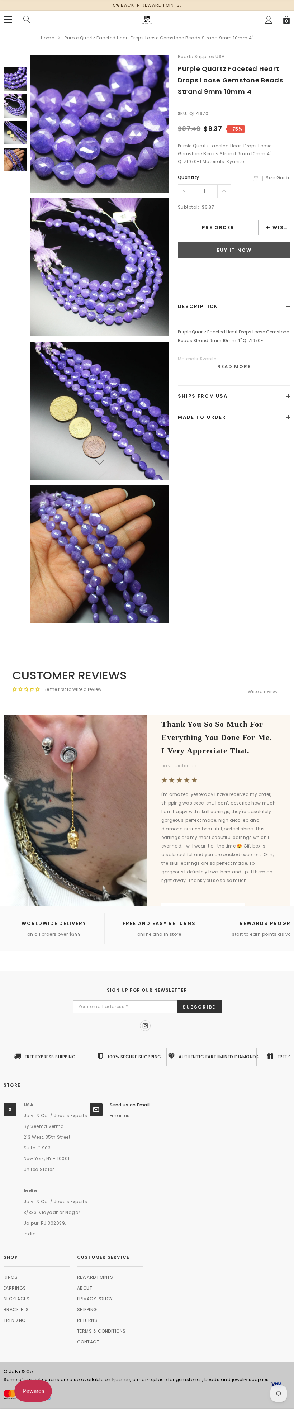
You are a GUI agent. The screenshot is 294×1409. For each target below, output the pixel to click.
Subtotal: (188, 207)
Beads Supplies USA (201, 56)
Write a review (263, 691)
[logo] (147, 19)
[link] (15, 79)
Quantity (188, 177)
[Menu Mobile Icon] (8, 19)
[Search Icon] (26, 19)
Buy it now (234, 250)
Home (47, 38)
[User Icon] (268, 20)
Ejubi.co (121, 1379)
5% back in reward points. (147, 5)
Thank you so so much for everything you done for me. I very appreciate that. (216, 737)
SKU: (183, 113)
